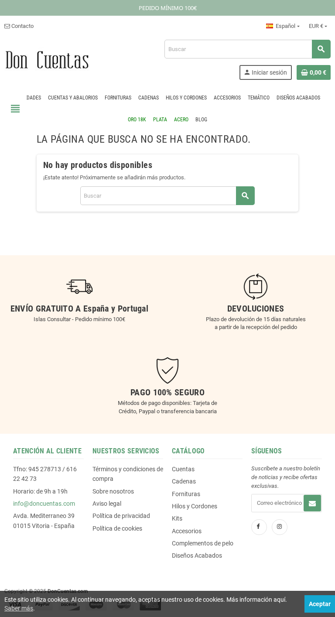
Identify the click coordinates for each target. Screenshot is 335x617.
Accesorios (187, 531)
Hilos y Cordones (194, 506)
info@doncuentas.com (44, 503)
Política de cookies (117, 528)
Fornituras (186, 493)
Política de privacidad (121, 515)
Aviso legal (106, 503)
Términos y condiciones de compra (127, 474)
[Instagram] (279, 527)
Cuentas (183, 469)
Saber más (18, 608)
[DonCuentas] (46, 59)
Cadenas (184, 481)
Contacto (22, 26)
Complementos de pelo (202, 543)
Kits (177, 518)
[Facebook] (259, 527)
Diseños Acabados (197, 555)
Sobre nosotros (113, 491)
